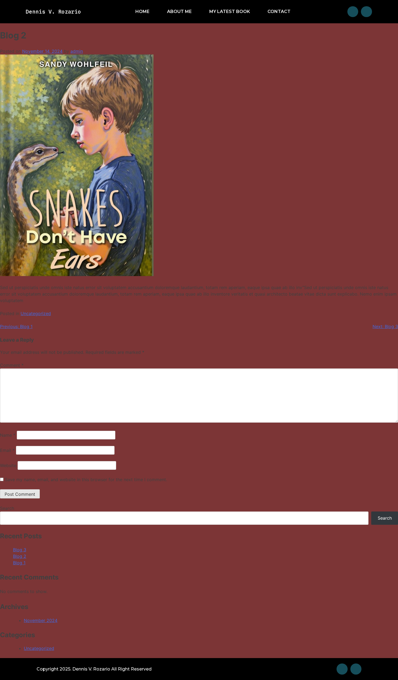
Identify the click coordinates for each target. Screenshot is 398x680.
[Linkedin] (366, 11)
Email (7, 450)
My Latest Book (229, 11)
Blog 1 (19, 562)
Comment (12, 365)
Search (7, 508)
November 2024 (40, 620)
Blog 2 (19, 556)
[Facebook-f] (352, 11)
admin (76, 51)
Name (7, 435)
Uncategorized (36, 313)
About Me (179, 11)
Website (8, 465)
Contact (279, 11)
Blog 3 (19, 549)
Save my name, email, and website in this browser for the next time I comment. (86, 479)
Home (142, 11)
